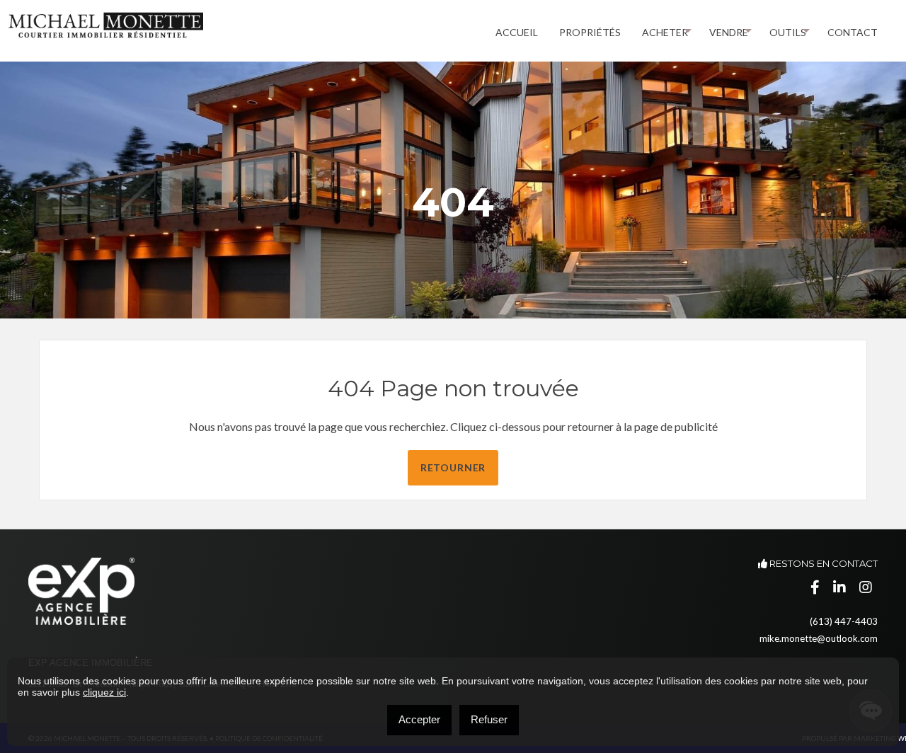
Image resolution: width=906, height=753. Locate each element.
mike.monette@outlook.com (818, 638)
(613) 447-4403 (844, 621)
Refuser (489, 719)
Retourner (453, 467)
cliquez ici (104, 692)
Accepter (419, 719)
